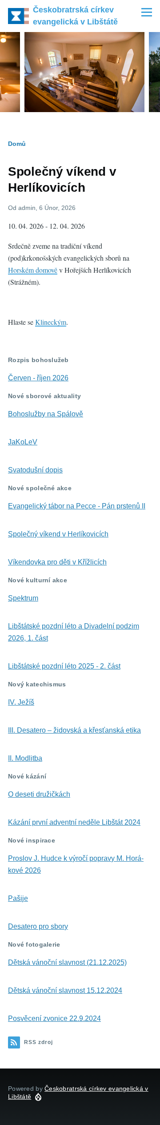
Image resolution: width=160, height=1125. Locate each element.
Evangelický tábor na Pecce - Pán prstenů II (76, 506)
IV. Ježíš (21, 702)
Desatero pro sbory (38, 926)
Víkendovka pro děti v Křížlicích (57, 562)
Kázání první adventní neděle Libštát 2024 (74, 822)
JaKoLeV (22, 442)
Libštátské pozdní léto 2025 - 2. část (64, 666)
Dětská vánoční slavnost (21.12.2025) (67, 962)
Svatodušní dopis (35, 470)
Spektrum (23, 598)
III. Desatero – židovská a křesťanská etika (74, 730)
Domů (17, 143)
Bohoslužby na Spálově (45, 414)
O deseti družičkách (39, 794)
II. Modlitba (25, 758)
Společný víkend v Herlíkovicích (58, 534)
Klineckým (50, 322)
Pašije (18, 898)
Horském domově (32, 269)
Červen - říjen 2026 (38, 378)
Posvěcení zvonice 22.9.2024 (54, 1018)
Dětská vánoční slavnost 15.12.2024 (65, 990)
